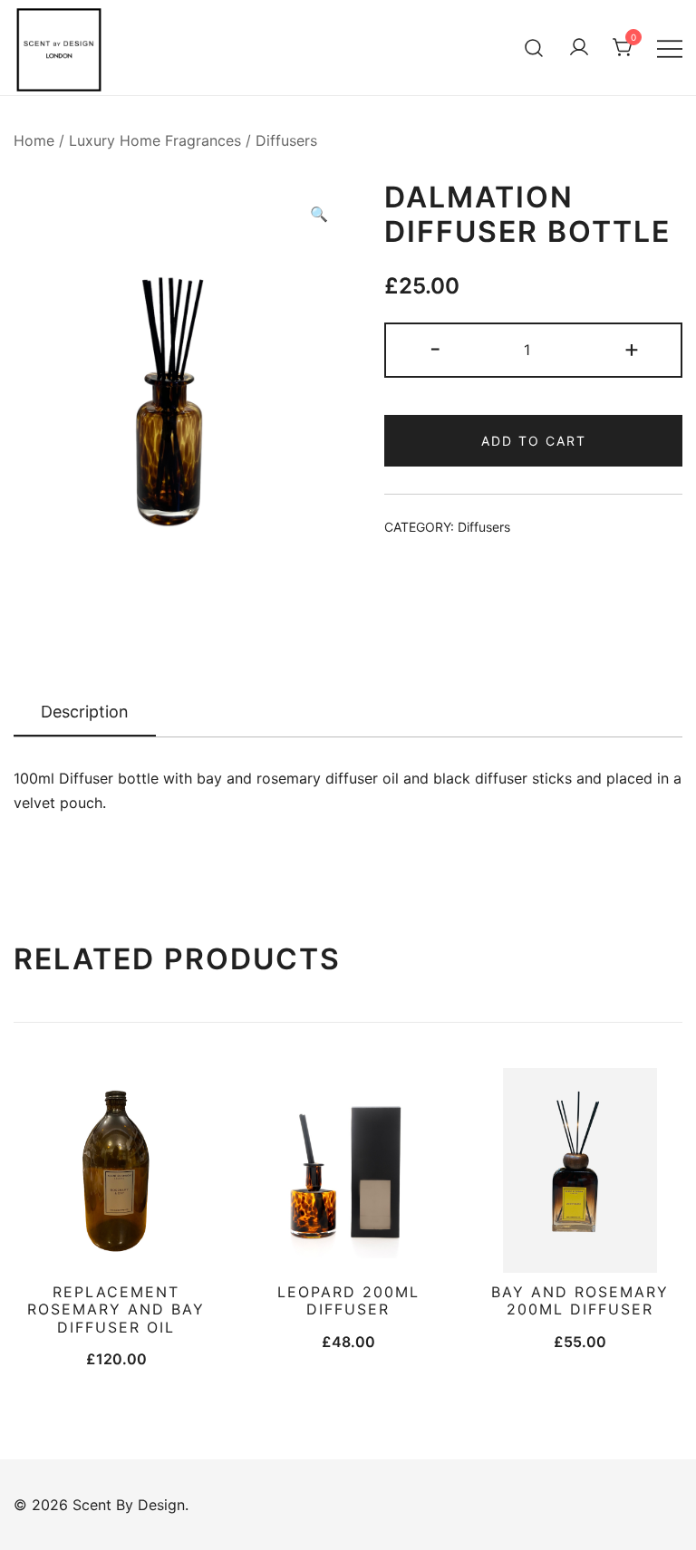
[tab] (85, 712)
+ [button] (632, 348)
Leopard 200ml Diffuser (348, 1300)
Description (85, 711)
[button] (319, 214)
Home (34, 140)
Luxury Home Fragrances (155, 140)
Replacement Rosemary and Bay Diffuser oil (116, 1309)
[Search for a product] (534, 47)
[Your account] (579, 48)
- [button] (435, 348)
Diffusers (286, 140)
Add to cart (533, 440)
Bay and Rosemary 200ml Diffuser (580, 1300)
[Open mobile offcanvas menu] (669, 47)
